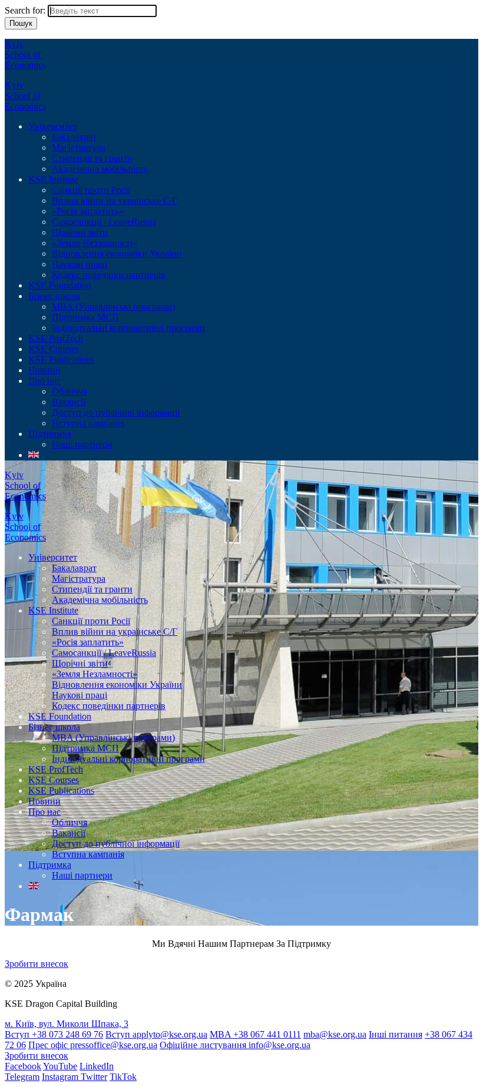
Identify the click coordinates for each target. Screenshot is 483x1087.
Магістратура (78, 147)
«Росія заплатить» (88, 211)
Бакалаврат (74, 137)
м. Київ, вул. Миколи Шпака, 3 (66, 1024)
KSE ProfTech (55, 338)
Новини (44, 370)
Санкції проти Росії (91, 190)
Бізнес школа (54, 296)
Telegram (22, 1077)
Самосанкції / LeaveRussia (104, 222)
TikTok (123, 1077)
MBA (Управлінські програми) (113, 306)
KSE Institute (53, 179)
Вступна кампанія (88, 423)
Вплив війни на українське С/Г (114, 200)
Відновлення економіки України (117, 253)
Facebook (23, 1066)
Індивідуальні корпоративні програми (128, 328)
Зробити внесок (36, 964)
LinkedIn (97, 1066)
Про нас (44, 381)
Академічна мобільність (100, 169)
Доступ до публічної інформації (116, 412)
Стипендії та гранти (92, 158)
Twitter (94, 1077)
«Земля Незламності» (94, 243)
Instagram (61, 1077)
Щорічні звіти (80, 232)
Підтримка (49, 434)
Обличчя (69, 391)
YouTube (60, 1066)
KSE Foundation (59, 285)
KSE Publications (61, 359)
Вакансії (68, 402)
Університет (52, 126)
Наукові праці (79, 264)
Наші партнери (82, 444)
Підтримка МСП (85, 317)
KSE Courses (53, 349)
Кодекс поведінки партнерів (109, 275)
